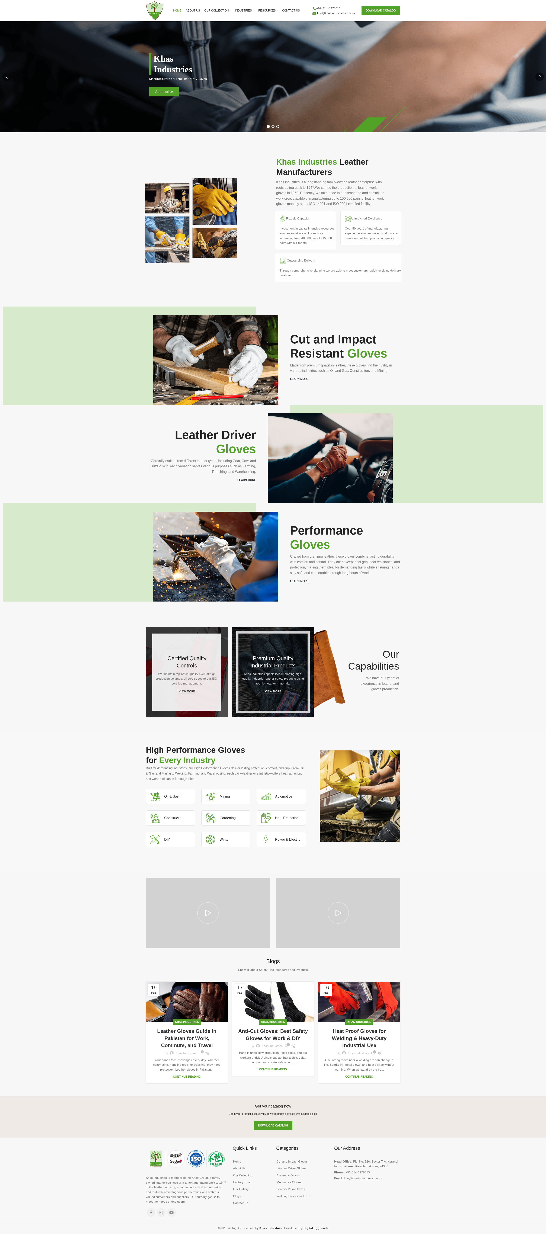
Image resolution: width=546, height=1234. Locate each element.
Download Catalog (381, 10)
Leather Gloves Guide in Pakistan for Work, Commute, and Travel (186, 1038)
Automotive (164, 92)
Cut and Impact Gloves (292, 1161)
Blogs (237, 1196)
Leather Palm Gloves (291, 1189)
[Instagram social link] (161, 1212)
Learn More (299, 379)
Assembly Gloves (288, 1175)
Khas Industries (187, 1021)
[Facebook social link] (151, 1212)
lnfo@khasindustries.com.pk (336, 13)
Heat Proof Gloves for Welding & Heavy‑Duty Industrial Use (359, 1038)
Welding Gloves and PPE (293, 1196)
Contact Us (240, 1203)
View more (187, 691)
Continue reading (187, 1076)
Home (237, 1161)
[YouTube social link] (171, 1212)
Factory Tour (241, 1182)
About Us (239, 1168)
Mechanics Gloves (289, 1182)
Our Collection (242, 1175)
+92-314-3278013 (328, 8)
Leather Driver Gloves (291, 1168)
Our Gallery (241, 1189)
